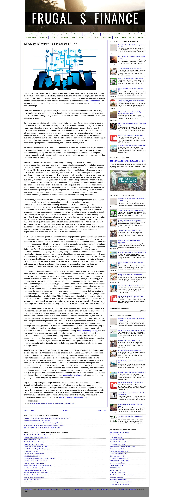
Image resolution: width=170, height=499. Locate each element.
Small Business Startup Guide (119, 432)
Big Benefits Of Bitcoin (31, 451)
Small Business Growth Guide (119, 460)
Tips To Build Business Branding (34, 442)
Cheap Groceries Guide (117, 472)
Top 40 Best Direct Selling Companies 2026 (131, 330)
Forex (68, 34)
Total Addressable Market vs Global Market (37, 465)
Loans (87, 34)
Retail (81, 489)
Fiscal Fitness (100, 489)
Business (96, 34)
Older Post (101, 411)
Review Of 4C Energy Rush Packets (129, 230)
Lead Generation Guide (117, 463)
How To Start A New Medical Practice (35, 461)
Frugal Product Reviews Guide (119, 484)
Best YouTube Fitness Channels (34, 477)
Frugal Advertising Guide (117, 444)
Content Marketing (35, 403)
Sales (135, 34)
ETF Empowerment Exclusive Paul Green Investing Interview (43, 423)
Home (65, 411)
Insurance (77, 34)
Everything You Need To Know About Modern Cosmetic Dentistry (44, 425)
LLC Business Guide (116, 477)
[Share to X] (33, 401)
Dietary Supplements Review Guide (121, 482)
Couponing (64, 37)
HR (57, 489)
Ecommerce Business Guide (119, 458)
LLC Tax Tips (28, 482)
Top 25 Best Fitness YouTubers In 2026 (130, 135)
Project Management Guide (118, 453)
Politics (61, 489)
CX (142, 34)
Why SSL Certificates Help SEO (33, 456)
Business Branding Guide (32, 439)
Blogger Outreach (128, 37)
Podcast (76, 489)
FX (119, 489)
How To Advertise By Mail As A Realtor (36, 472)
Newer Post (29, 411)
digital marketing (93, 101)
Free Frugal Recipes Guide (118, 479)
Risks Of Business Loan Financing (34, 463)
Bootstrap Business (44, 489)
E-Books (67, 489)
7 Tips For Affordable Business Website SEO (132, 145)
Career (97, 37)
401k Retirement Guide (117, 449)
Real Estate (107, 37)
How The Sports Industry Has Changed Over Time (39, 458)
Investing (44, 34)
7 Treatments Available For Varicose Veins (131, 286)
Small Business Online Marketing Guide (122, 446)
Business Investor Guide (117, 456)
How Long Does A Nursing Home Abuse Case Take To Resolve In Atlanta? (47, 418)
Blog (106, 489)
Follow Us (124, 489)
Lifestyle (54, 37)
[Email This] (29, 401)
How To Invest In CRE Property (33, 468)
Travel (81, 37)
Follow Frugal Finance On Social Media (130, 78)
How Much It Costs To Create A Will (35, 470)
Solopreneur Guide (116, 435)
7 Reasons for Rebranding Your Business (37, 420)
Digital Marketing (46, 403)
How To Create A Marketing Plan (34, 453)
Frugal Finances (31, 34)
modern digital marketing (72, 375)
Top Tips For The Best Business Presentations (38, 435)
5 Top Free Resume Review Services (129, 68)
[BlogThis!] (31, 401)
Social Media (118, 34)
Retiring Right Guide (116, 465)
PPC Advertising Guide (117, 439)
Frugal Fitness (31, 37)
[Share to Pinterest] (36, 401)
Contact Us (132, 489)
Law (89, 37)
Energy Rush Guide (116, 470)
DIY (73, 37)
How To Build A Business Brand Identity (36, 437)
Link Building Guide (116, 437)
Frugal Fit (92, 489)
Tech (116, 37)
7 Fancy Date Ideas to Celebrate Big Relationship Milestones (129, 112)
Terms (53, 489)
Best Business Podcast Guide (119, 451)
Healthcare (43, 37)
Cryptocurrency (56, 34)
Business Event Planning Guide (33, 444)
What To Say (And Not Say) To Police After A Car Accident (42, 427)
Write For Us (113, 489)
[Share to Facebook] (35, 401)
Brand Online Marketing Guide (119, 442)
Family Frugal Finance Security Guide (36, 446)
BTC (86, 489)
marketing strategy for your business (73, 397)
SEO (128, 34)
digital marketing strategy (88, 331)
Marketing (106, 34)
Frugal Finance (28, 489)
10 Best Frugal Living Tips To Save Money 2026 (127, 161)
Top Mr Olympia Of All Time (32, 479)
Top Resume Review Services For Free (36, 475)
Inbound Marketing (58, 403)
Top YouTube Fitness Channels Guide (122, 475)
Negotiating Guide (115, 467)
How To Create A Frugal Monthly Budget (36, 449)
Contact (140, 37)
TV (72, 489)
